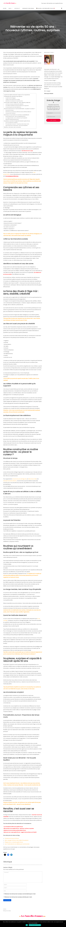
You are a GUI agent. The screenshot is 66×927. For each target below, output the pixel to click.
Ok (26, 925)
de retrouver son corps (27, 150)
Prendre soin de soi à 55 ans (12, 838)
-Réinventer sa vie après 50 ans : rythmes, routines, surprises (18, 828)
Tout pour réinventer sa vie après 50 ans (52, 3)
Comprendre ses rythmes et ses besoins (13, 96)
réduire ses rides (32, 478)
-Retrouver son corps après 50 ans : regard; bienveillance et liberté (19, 832)
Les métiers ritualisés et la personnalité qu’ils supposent (17, 105)
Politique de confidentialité (34, 925)
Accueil (4, 8)
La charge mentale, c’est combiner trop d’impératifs (16, 117)
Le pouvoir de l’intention (10, 113)
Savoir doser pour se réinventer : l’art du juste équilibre (17, 125)
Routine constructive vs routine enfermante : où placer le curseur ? (19, 108)
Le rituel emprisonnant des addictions (13, 107)
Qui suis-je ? (17, 8)
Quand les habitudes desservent (12, 119)
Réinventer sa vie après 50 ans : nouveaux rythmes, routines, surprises (33, 28)
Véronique (7, 862)
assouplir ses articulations (10, 480)
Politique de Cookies (7, 910)
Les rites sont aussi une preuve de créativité (14, 104)
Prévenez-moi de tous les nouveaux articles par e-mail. (18, 897)
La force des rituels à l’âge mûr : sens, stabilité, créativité (17, 102)
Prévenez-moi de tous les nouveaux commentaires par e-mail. (20, 893)
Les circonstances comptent (12, 122)
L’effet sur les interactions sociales (13, 99)
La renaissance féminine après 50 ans (13, 826)
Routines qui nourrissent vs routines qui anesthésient (16, 114)
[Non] (64, 923)
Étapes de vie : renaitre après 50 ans (14, 842)
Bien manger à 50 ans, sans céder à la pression (16, 840)
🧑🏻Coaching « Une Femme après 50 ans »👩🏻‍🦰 (45, 8)
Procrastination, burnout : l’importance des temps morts (17, 123)
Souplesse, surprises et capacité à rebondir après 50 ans (17, 121)
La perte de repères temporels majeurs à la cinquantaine (17, 94)
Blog (10, 8)
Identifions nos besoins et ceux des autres (14, 100)
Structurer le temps (10, 110)
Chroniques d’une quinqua (28, 8)
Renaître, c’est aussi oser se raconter (12, 127)
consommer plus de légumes (19, 478)
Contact (4, 909)
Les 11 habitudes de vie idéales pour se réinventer (17, 844)
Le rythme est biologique (11, 97)
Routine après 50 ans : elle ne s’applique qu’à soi (15, 116)
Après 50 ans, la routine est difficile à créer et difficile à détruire (18, 111)
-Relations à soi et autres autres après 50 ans (14, 830)
